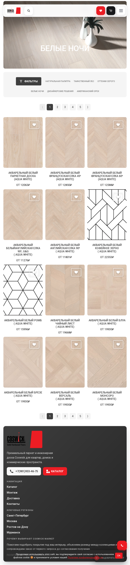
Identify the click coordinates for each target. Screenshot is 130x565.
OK (119, 555)
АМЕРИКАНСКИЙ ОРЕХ (88, 91)
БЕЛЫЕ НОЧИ (37, 91)
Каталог (57, 471)
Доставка (13, 498)
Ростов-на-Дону (17, 526)
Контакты (13, 504)
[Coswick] (14, 10)
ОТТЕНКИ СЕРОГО (106, 81)
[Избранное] (100, 10)
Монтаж (12, 492)
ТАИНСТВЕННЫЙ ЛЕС (84, 81)
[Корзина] (110, 10)
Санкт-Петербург (18, 515)
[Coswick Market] (65, 439)
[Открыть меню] (121, 10)
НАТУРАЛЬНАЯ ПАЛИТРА (58, 81)
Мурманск (13, 532)
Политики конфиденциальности (85, 557)
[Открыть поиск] (28, 10)
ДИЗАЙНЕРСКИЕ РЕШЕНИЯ (60, 91)
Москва (12, 521)
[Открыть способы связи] (122, 545)
